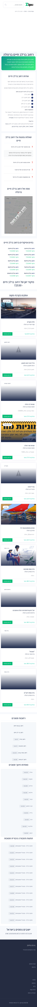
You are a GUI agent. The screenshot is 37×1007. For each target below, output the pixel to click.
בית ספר (6, 631)
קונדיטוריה (6, 301)
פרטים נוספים (7, 334)
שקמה (27, 779)
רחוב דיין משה (22, 759)
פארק (5, 507)
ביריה (28, 813)
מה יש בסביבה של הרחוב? (24, 170)
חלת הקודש (31, 322)
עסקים (34, 983)
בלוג (34, 986)
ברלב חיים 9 (27, 273)
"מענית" (32, 652)
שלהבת (27, 826)
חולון (24, 126)
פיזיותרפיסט (7, 589)
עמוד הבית (31, 11)
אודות (34, 980)
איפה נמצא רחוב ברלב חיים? (23, 162)
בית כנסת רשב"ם (29, 693)
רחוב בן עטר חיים (18, 726)
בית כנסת (6, 548)
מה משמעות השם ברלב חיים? (23, 177)
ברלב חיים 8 (11, 267)
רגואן (28, 833)
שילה (28, 772)
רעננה (20, 126)
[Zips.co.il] (30, 4)
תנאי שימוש (32, 964)
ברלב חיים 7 (27, 267)
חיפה (27, 126)
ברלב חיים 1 (27, 248)
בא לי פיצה (31, 487)
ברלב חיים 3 (27, 255)
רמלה (25, 11)
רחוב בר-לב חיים (18, 732)
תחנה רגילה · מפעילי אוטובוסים (21, 846)
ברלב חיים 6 (11, 261)
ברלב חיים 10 (11, 273)
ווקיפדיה (11, 118)
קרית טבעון (15, 126)
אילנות (27, 793)
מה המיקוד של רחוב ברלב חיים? (22, 147)
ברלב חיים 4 (11, 255)
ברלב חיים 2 (11, 248)
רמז (28, 820)
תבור (28, 799)
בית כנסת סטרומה (29, 569)
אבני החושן (26, 806)
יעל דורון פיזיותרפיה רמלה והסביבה (24, 610)
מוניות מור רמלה (29, 446)
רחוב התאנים (22, 746)
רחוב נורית (22, 739)
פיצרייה (6, 466)
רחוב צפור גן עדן (22, 753)
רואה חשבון (7, 342)
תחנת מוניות (7, 383)
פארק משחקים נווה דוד (27, 528)
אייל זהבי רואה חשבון (28, 363)
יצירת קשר (33, 990)
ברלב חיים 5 (27, 261)
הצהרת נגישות (32, 993)
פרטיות (34, 967)
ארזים (28, 786)
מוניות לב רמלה (30, 404)
